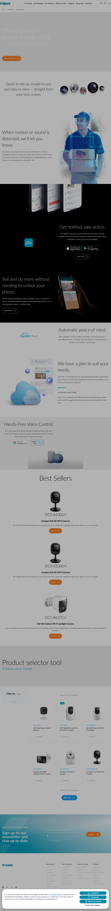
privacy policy (56, 894)
